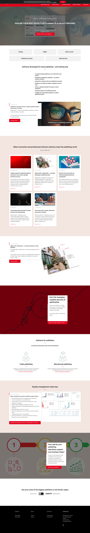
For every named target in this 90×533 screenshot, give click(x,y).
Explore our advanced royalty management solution (24, 422)
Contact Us (49, 511)
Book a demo (77, 4)
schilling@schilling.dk (67, 521)
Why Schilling (45, 4)
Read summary (14, 261)
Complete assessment (53, 467)
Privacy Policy (49, 516)
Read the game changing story (57, 322)
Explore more (13, 120)
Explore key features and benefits (26, 371)
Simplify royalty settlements (44, 34)
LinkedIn (63, 525)
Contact (85, 4)
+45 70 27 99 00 (66, 519)
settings (54, 2)
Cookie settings (50, 515)
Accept (62, 1)
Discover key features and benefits (62, 371)
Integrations (66, 4)
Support (32, 516)
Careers (32, 515)
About (32, 511)
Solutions (55, 4)
